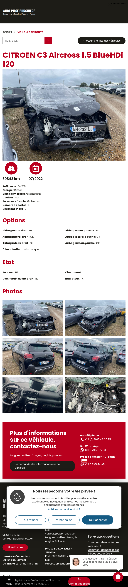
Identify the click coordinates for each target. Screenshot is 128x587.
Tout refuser (30, 520)
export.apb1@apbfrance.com (63, 563)
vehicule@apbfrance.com (61, 533)
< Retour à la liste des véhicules (102, 40)
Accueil (7, 32)
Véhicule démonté (30, 32)
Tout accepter (98, 520)
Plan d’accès (15, 547)
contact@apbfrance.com (18, 538)
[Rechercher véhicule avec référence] (48, 40)
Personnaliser (64, 520)
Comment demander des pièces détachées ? (103, 551)
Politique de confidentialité (64, 509)
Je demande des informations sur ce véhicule (37, 466)
